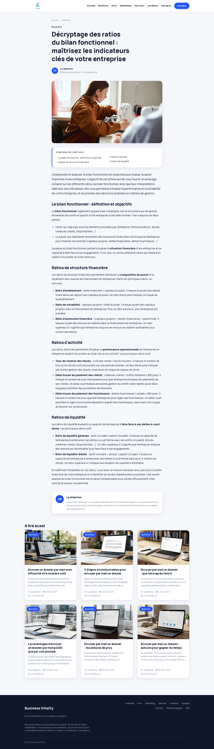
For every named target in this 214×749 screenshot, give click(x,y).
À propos (166, 5)
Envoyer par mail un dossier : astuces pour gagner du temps (161, 646)
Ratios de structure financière (74, 162)
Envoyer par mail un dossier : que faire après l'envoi (159, 571)
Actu (114, 5)
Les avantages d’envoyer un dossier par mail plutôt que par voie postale (45, 647)
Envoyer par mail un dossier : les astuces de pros (102, 646)
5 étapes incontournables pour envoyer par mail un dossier (105, 571)
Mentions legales (174, 708)
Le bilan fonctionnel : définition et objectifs (80, 157)
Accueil (91, 5)
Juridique (152, 5)
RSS (187, 708)
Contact (181, 5)
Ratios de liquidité (120, 161)
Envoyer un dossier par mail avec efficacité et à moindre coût (50, 571)
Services (139, 5)
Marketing (125, 5)
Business (103, 5)
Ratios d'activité (119, 157)
